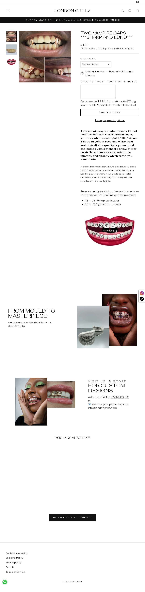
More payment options (110, 120)
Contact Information (17, 553)
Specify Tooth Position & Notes (109, 81)
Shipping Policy (14, 557)
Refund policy (13, 562)
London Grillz (72, 11)
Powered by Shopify (72, 581)
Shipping (101, 48)
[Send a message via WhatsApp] (4, 582)
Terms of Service (15, 572)
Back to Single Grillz (74, 517)
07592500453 (119, 397)
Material (88, 58)
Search (10, 567)
